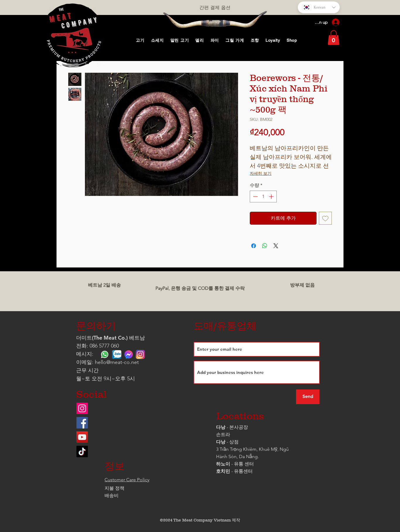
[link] (333, 37)
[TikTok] (82, 451)
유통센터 (243, 471)
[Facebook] (82, 422)
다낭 (220, 427)
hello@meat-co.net (117, 362)
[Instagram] (82, 408)
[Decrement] (255, 196)
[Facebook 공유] (253, 245)
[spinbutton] (263, 196)
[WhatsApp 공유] (264, 245)
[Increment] (272, 196)
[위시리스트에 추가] (325, 218)
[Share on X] (275, 245)
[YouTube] (82, 437)
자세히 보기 (260, 173)
